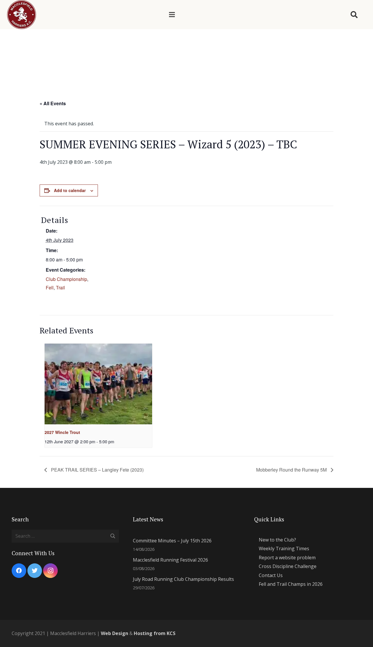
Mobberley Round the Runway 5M (292, 469)
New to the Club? (277, 540)
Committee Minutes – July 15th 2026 (172, 540)
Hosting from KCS (154, 633)
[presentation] (98, 384)
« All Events (53, 103)
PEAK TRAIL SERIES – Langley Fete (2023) (97, 469)
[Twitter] (34, 570)
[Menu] (172, 14)
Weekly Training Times (284, 548)
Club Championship (66, 279)
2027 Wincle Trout (62, 432)
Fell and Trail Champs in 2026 (291, 584)
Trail (60, 287)
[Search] (354, 14)
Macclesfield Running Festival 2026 (170, 560)
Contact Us (271, 575)
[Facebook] (19, 570)
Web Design (114, 633)
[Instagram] (50, 570)
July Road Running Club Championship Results (183, 579)
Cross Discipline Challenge (287, 566)
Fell (50, 287)
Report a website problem (287, 557)
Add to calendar (70, 190)
